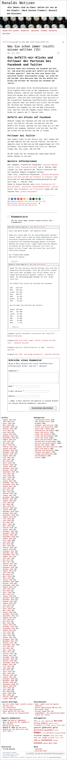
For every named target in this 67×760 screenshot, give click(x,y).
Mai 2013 (6, 621)
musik (52, 735)
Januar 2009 (7, 699)
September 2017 (9, 555)
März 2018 (7, 546)
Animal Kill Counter (11, 30)
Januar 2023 (7, 466)
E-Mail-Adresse (16, 391)
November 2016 (8, 567)
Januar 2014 (7, 612)
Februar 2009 (8, 697)
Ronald (5, 726)
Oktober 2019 (8, 513)
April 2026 (7, 423)
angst (42, 721)
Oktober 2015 (8, 583)
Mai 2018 (6, 544)
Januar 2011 (7, 655)
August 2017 (7, 556)
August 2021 (7, 486)
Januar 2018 (7, 549)
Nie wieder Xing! (42, 709)
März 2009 (7, 695)
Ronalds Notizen (18, 3)
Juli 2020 (7, 502)
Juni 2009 (7, 690)
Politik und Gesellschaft (45, 443)
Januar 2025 (7, 434)
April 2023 (7, 463)
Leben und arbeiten (43, 434)
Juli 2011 (7, 646)
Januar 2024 (7, 448)
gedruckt (47, 727)
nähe (35, 738)
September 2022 (9, 472)
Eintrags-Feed (40, 751)
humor (37, 732)
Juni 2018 (7, 542)
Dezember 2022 (8, 468)
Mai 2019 (6, 522)
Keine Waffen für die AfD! (14, 711)
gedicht (37, 728)
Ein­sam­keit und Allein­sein (31, 189)
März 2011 (7, 652)
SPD (29, 205)
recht (44, 738)
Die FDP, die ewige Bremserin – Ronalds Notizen (37, 354)
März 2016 (7, 578)
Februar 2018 (8, 547)
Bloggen (12, 42)
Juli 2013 (7, 619)
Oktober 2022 (8, 470)
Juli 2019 (7, 519)
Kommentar (13, 371)
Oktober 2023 (8, 454)
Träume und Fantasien (44, 454)
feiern (56, 723)
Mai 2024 (6, 443)
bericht (58, 721)
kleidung (57, 733)
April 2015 (7, 592)
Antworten (15, 261)
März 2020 (7, 506)
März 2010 (7, 673)
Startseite (6, 42)
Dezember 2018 (8, 531)
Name (11, 386)
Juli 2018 (7, 540)
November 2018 (8, 533)
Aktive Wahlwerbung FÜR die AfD (48, 708)
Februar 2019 (8, 528)
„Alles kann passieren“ (12, 709)
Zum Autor (6, 33)
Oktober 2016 (8, 569)
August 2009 (7, 686)
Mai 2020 (6, 504)
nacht (57, 735)
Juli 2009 (7, 688)
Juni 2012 (7, 634)
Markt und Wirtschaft (44, 439)
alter (38, 721)
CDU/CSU (21, 205)
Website (11, 396)
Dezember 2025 (8, 427)
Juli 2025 (7, 430)
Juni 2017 (7, 558)
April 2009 (7, 693)
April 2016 (7, 576)
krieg (63, 733)
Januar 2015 (7, 596)
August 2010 (7, 664)
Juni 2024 (7, 441)
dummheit (44, 723)
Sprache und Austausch (28, 203)
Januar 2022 (7, 481)
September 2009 (9, 684)
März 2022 (7, 479)
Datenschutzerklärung (55, 757)
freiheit (53, 725)
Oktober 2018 (8, 535)
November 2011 (8, 641)
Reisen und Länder (42, 445)
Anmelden (38, 749)
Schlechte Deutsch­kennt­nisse (36, 187)
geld (55, 727)
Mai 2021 (6, 490)
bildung (14, 205)
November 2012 (8, 627)
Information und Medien (44, 430)
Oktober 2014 (8, 601)
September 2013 (9, 616)
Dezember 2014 (8, 598)
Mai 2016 (6, 574)
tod (35, 740)
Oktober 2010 (8, 661)
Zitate (37, 457)
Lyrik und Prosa (41, 438)
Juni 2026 (7, 421)
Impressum (35, 30)
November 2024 (8, 436)
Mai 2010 (6, 670)
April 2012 (7, 636)
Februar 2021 (8, 493)
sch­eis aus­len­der (28, 192)
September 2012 (9, 628)
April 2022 (7, 477)
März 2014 (7, 610)
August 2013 (7, 618)
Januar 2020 (7, 510)
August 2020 (7, 501)
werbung (55, 740)
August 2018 (7, 538)
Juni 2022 (7, 475)
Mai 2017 (6, 560)
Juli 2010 (7, 666)
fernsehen (38, 725)
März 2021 (7, 492)
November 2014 (8, 600)
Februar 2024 (8, 447)
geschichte (38, 730)
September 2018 (9, 537)
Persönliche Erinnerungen (45, 441)
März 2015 (7, 594)
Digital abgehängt (18, 720)
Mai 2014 (6, 607)
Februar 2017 (8, 564)
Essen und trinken (42, 429)
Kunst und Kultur (42, 432)
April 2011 (7, 650)
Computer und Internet (26, 201)
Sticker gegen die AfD (44, 711)
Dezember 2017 (8, 551)
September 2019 (9, 515)
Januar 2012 (7, 637)
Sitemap (44, 30)
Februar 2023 (8, 465)
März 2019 (7, 526)
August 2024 (7, 439)
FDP (26, 205)
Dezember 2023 (8, 450)
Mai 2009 (6, 691)
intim (44, 733)
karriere (49, 733)
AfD (9, 205)
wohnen (45, 743)
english (51, 723)
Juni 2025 (7, 432)
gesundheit (49, 730)
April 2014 (7, 609)
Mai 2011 (6, 648)
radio (39, 738)
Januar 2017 (7, 565)
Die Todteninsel (9, 708)
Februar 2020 (8, 508)
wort (51, 743)
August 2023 (7, 456)
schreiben (51, 738)
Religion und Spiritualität (46, 447)
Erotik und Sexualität (44, 427)
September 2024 (9, 438)
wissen (34, 205)
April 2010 (7, 672)
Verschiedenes (40, 456)
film (44, 725)
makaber (46, 736)
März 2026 (7, 425)
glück (56, 730)
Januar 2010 (7, 677)
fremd (58, 725)
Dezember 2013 (8, 614)
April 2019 (7, 524)
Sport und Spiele (42, 448)
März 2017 (7, 562)
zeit (55, 743)
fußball (63, 725)
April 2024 (7, 445)
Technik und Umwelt (43, 452)
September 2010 (9, 663)
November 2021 (8, 483)
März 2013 (7, 623)
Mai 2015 (6, 591)
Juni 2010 (7, 668)
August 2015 (7, 587)
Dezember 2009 (8, 679)
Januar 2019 (7, 529)
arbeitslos (49, 721)
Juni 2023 (7, 459)
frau (48, 725)
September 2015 (9, 585)
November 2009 (8, 681)
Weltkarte (53, 30)
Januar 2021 (7, 495)
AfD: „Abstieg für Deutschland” (16, 713)
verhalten (46, 740)
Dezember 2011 (8, 639)
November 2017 (8, 553)
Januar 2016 (7, 580)
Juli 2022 (7, 474)
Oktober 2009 (8, 682)
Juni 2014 (7, 605)
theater (57, 737)
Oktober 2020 (8, 499)
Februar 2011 (8, 654)
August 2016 (7, 571)
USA (39, 740)
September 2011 (9, 645)
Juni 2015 (7, 589)
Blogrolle (25, 30)
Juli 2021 (7, 488)
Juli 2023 (7, 457)
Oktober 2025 (8, 429)
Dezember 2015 (8, 582)
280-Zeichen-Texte (42, 421)
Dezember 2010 (8, 657)
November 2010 (8, 659)
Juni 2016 (7, 573)
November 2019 (8, 511)
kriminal (38, 736)
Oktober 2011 (8, 643)
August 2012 (7, 630)
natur (61, 735)
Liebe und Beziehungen (44, 436)
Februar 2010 (8, 675)
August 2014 (7, 603)
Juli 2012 (7, 632)
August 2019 (7, 517)
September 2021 (9, 484)
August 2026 (7, 420)
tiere (61, 738)
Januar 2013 (7, 625)
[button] (9, 199)
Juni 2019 (7, 520)
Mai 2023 (6, 461)
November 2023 (8, 452)
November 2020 (8, 497)
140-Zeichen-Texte (42, 420)
